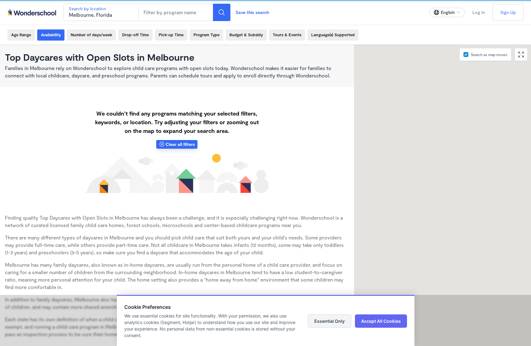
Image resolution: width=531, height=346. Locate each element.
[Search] (221, 12)
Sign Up (508, 12)
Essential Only (329, 321)
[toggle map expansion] (521, 54)
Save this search (252, 12)
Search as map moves (489, 54)
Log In (478, 12)
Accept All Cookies (381, 321)
